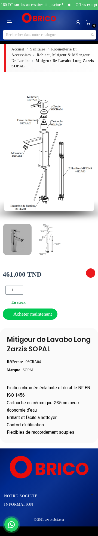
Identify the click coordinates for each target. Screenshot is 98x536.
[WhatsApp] (11, 524)
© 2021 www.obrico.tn (49, 520)
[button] (8, 153)
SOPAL (29, 370)
